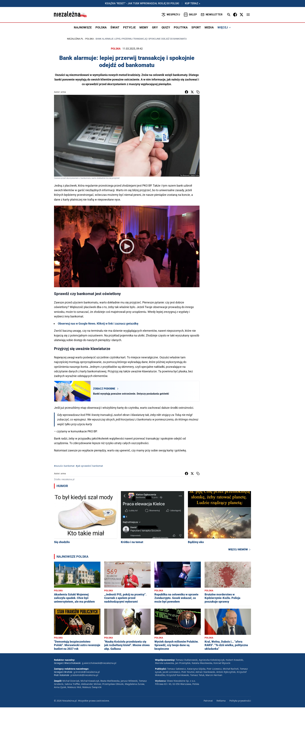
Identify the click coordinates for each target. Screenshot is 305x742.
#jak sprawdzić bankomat (89, 465)
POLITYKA (181, 27)
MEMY (143, 27)
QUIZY (166, 27)
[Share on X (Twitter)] (192, 92)
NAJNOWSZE (83, 27)
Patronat (208, 700)
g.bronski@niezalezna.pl (87, 671)
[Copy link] (198, 92)
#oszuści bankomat (64, 465)
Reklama (221, 700)
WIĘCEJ (222, 27)
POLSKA (101, 27)
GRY (155, 27)
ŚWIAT (114, 27)
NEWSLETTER (214, 14)
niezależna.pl (75, 38)
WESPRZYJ (173, 14)
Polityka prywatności (240, 700)
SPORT (196, 27)
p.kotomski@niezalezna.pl (84, 675)
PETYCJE (129, 27)
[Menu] (248, 14)
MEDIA (209, 27)
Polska (89, 38)
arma (63, 92)
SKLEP (193, 14)
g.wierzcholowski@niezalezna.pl (99, 663)
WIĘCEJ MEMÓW (238, 549)
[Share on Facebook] (186, 92)
